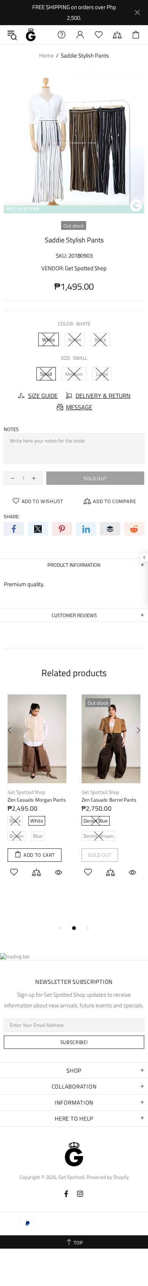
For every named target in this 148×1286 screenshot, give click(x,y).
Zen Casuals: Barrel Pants (109, 800)
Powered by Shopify (108, 1177)
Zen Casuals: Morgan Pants (37, 800)
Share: (12, 516)
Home (46, 55)
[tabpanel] (37, 794)
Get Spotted (30, 34)
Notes (11, 429)
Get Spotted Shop (86, 268)
